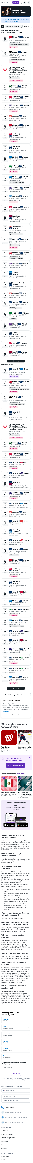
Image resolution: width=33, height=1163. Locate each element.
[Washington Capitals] (25, 740)
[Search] (21, 2)
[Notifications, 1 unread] (28, 2)
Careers (4, 1148)
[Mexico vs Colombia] (9, 786)
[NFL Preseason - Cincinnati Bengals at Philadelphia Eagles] (25, 787)
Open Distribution (7, 1134)
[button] (6, 3)
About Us (4, 1130)
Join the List (16, 1073)
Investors (4, 1141)
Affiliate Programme (8, 1138)
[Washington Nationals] (9, 741)
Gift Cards (4, 1160)
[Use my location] (2, 26)
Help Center (5, 1156)
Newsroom (5, 1145)
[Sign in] (24, 2)
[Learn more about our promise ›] (7, 1107)
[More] (29, 8)
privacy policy (6, 1080)
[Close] (29, 757)
